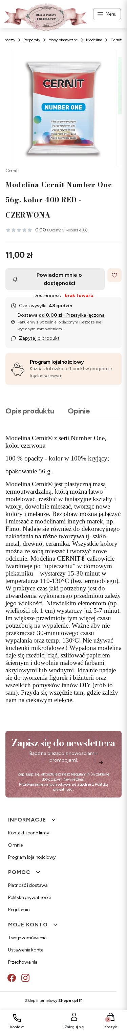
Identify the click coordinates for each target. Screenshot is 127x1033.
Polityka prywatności (29, 897)
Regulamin (80, 774)
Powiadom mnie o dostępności (59, 279)
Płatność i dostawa (27, 885)
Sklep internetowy (51, 1000)
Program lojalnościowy (57, 362)
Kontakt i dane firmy (28, 833)
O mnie (15, 845)
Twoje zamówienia (27, 938)
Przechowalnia (23, 962)
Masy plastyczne (63, 40)
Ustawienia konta (25, 950)
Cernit (116, 40)
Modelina (94, 40)
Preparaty (31, 40)
